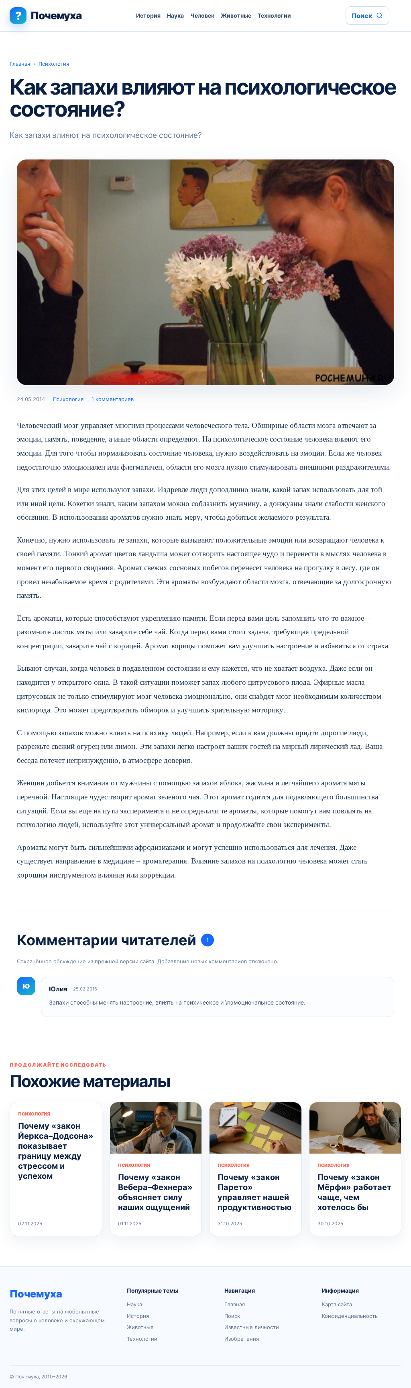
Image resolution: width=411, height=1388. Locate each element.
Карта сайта (337, 1304)
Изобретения (241, 1339)
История (148, 15)
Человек (202, 15)
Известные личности (251, 1327)
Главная (20, 64)
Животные (236, 15)
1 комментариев (113, 399)
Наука (175, 15)
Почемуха (36, 1294)
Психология (54, 64)
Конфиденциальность (350, 1316)
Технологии (274, 15)
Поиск (232, 1316)
